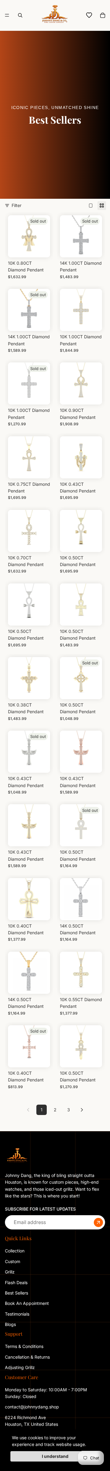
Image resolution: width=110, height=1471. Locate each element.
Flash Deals (16, 1282)
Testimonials (17, 1314)
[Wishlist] (89, 15)
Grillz (10, 1271)
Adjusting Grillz (20, 1367)
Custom (12, 1261)
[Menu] (7, 15)
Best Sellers (16, 1292)
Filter (16, 205)
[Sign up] (98, 1222)
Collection (14, 1250)
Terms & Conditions (24, 1346)
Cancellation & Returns (27, 1357)
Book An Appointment (27, 1303)
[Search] (20, 15)
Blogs (10, 1324)
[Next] (82, 1110)
